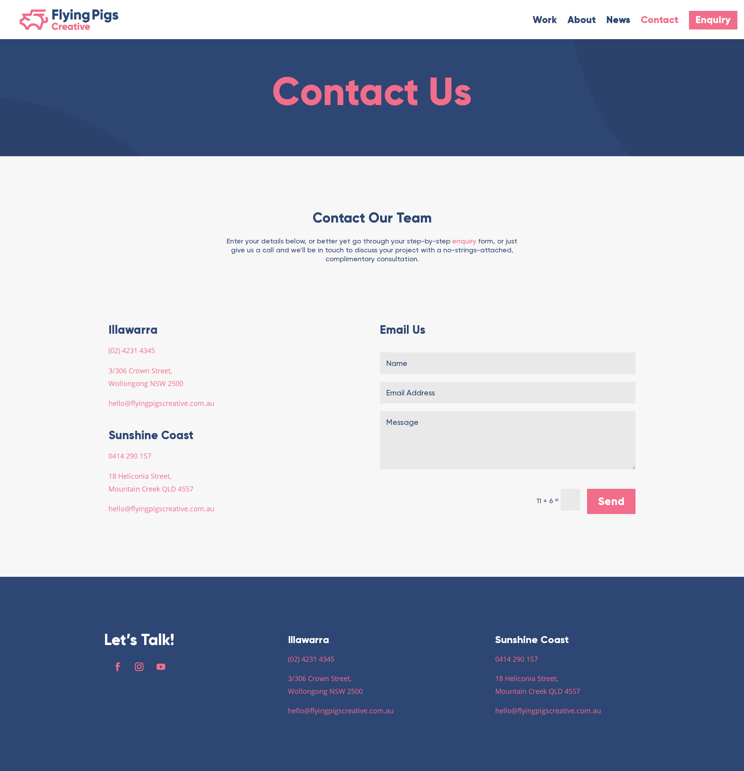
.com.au (201, 403)
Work (545, 21)
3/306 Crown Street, (140, 370)
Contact (660, 21)
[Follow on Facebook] (117, 667)
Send (611, 501)
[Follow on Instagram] (139, 667)
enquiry (464, 241)
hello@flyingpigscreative (148, 403)
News (618, 21)
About (582, 21)
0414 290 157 (129, 456)
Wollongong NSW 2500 (145, 383)
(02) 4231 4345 (131, 350)
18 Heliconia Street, (140, 476)
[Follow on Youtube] (161, 667)
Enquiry (713, 20)
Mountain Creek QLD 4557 (150, 488)
